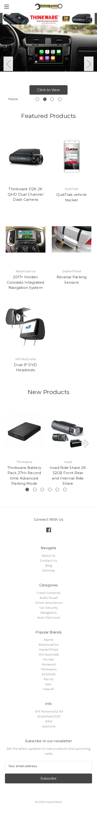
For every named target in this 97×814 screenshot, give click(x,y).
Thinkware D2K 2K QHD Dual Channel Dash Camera (25, 194)
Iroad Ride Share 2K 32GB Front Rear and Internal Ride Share (68, 475)
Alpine (48, 640)
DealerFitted (48, 650)
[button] (49, 18)
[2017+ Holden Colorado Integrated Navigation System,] (25, 239)
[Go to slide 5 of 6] (57, 489)
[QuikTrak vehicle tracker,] (72, 157)
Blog (48, 566)
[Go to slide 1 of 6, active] (27, 489)
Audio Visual (49, 598)
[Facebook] (48, 530)
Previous (8, 63)
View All (48, 689)
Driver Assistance (48, 603)
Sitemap (48, 570)
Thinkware (49, 669)
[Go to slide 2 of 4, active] (45, 99)
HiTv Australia (48, 655)
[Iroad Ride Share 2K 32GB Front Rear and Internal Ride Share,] (67, 431)
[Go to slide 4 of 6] (50, 489)
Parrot (49, 679)
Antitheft (49, 674)
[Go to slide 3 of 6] (42, 489)
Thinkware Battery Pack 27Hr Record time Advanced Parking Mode (24, 475)
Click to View (48, 90)
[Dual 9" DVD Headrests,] (25, 327)
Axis (48, 684)
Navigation (48, 613)
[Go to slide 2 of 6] (34, 489)
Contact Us (48, 561)
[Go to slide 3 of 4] (52, 99)
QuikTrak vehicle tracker (71, 197)
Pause (13, 99)
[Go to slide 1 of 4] (37, 99)
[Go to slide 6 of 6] (65, 489)
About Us (49, 556)
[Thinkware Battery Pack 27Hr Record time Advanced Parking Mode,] (24, 431)
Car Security (48, 608)
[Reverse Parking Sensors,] (72, 239)
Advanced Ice (49, 645)
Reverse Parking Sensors (72, 280)
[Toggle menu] (6, 6)
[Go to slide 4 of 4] (59, 99)
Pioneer (48, 659)
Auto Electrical (48, 618)
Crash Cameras (48, 593)
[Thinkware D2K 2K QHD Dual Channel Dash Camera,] (25, 157)
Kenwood (49, 664)
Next (88, 63)
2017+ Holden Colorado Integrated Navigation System (25, 282)
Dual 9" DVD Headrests (25, 367)
